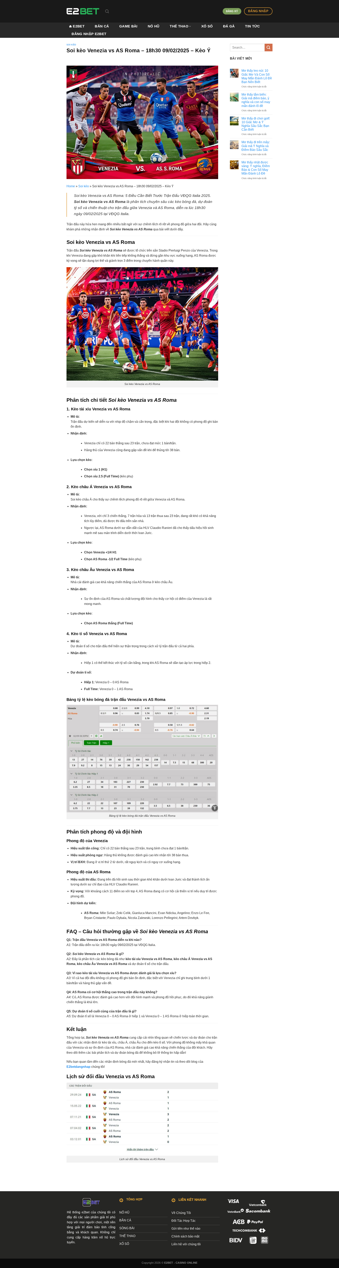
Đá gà (229, 26)
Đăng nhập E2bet (89, 34)
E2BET (79, 26)
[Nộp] (268, 47)
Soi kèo (71, 44)
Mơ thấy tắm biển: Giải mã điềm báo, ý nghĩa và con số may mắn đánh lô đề (255, 100)
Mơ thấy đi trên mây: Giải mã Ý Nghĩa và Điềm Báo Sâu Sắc (255, 145)
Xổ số (207, 26)
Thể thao (179, 26)
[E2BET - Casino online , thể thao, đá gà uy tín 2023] (83, 11)
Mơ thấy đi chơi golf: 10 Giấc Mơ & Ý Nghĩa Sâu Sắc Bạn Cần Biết (255, 124)
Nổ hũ (153, 26)
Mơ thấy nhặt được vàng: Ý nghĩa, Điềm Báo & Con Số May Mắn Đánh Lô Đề (255, 168)
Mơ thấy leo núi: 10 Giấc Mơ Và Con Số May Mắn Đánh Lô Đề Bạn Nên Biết (256, 76)
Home (71, 186)
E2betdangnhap (78, 1066)
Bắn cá (102, 26)
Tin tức (252, 26)
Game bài (128, 26)
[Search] (107, 11)
